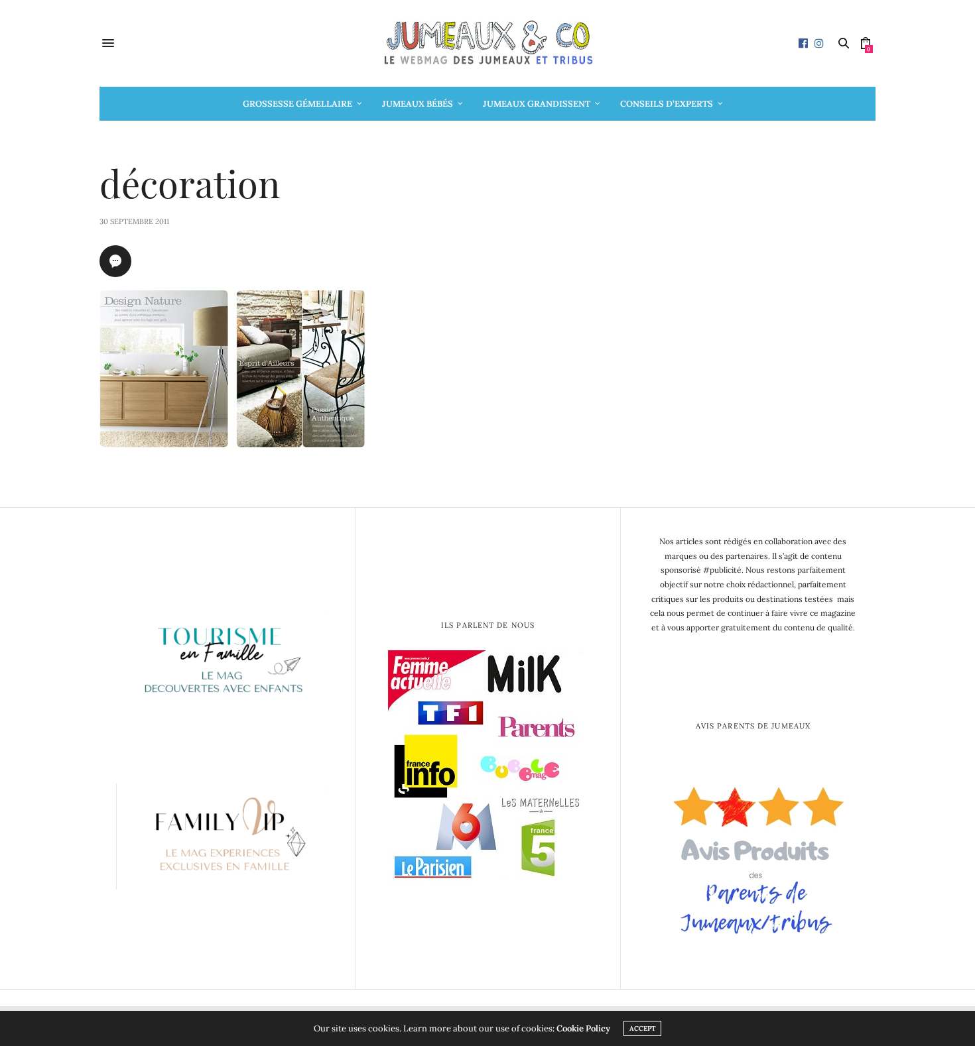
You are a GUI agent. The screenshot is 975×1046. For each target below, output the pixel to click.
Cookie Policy (583, 1028)
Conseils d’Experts (666, 103)
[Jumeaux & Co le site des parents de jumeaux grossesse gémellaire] (487, 43)
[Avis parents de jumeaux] (753, 855)
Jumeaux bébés (417, 103)
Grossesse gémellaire (297, 103)
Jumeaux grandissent (536, 103)
